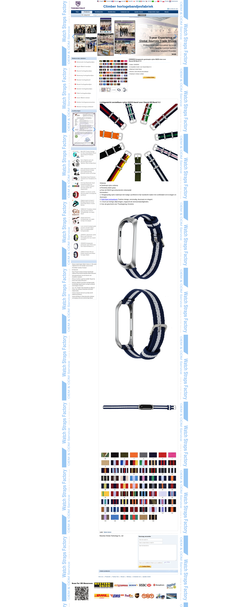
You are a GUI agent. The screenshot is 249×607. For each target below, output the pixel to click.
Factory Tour (115, 576)
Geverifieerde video (173, 8)
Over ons (100, 576)
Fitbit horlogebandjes (84, 93)
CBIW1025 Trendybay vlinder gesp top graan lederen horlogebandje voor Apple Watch (88, 211)
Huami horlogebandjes (84, 84)
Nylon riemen (107, 532)
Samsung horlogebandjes (85, 75)
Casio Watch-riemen (83, 97)
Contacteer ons (125, 12)
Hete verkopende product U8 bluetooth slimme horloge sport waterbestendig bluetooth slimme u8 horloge (88, 171)
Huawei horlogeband (83, 80)
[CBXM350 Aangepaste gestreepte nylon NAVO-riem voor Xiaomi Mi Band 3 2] (113, 72)
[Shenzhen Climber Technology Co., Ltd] (78, 5)
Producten (87, 12)
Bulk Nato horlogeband (109, 199)
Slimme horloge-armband (85, 106)
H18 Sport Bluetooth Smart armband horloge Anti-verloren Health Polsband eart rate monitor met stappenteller (88, 186)
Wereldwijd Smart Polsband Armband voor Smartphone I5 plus (88, 178)
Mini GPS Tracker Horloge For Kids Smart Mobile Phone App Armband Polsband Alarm (88, 154)
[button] (120, 54)
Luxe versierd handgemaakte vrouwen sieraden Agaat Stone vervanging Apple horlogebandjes (88, 229)
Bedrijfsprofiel (99, 12)
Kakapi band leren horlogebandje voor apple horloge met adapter (87, 219)
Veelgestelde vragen (153, 12)
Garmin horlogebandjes (84, 89)
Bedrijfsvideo (111, 12)
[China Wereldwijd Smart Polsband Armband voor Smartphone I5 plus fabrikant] (75, 178)
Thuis (77, 12)
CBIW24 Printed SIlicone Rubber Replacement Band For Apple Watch (88, 253)
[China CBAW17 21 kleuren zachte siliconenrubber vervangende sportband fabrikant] (75, 194)
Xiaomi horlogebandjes (84, 71)
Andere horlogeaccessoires (86, 102)
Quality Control (139, 12)
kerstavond (75, 269)
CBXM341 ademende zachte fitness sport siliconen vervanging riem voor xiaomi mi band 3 (88, 237)
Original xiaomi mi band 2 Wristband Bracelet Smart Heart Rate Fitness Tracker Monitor (88, 203)
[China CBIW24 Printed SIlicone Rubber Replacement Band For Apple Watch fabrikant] (75, 254)
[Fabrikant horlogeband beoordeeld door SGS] (124, 55)
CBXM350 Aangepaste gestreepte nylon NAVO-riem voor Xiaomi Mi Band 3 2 (88, 245)
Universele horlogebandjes (85, 62)
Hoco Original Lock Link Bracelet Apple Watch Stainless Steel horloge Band (88, 161)
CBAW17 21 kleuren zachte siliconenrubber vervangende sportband (88, 193)
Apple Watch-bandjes (84, 66)
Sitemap (129, 576)
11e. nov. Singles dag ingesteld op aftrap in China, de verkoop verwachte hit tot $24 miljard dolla (83, 289)
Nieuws (167, 12)
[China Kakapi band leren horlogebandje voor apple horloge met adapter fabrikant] (75, 220)
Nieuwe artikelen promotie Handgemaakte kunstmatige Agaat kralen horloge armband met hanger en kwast (83, 284)
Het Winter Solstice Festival (79, 267)
